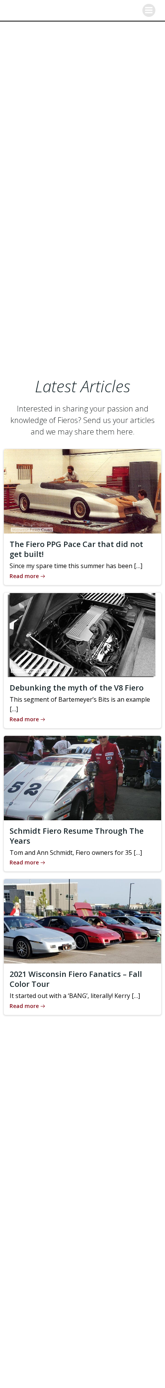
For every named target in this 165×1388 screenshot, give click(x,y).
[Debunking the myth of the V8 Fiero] (82, 634)
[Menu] (148, 10)
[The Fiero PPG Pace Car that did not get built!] (82, 490)
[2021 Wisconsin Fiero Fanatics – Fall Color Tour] (82, 921)
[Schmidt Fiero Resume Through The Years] (82, 777)
